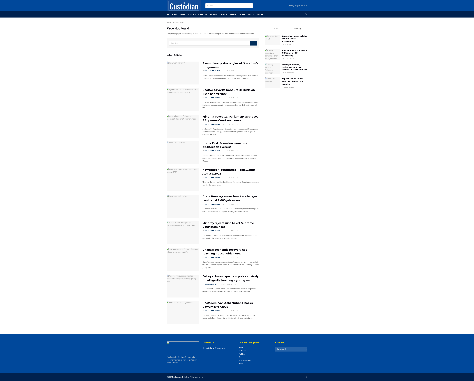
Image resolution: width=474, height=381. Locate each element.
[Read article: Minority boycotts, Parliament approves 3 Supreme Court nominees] (183, 126)
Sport (242, 14)
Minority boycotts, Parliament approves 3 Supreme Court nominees (294, 67)
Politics (192, 14)
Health (233, 14)
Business (202, 14)
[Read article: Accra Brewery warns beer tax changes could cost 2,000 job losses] (183, 206)
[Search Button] (250, 5)
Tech (241, 364)
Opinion (213, 14)
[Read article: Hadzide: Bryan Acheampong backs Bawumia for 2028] (183, 312)
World (251, 14)
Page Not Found (178, 22)
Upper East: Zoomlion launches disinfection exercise (292, 81)
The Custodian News (212, 71)
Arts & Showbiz (245, 360)
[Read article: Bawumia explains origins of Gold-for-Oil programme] (183, 73)
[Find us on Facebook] (302, 14)
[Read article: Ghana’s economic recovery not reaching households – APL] (183, 259)
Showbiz (223, 14)
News (182, 14)
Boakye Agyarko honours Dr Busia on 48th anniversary (294, 53)
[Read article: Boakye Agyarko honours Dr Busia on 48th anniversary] (183, 99)
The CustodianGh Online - (181, 377)
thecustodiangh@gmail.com (214, 348)
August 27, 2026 (228, 204)
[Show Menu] (168, 14)
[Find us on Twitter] (306, 14)
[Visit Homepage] (184, 5)
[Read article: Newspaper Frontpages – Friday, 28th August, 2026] (183, 179)
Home (174, 14)
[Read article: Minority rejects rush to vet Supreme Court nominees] (183, 232)
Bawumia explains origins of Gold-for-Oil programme (294, 38)
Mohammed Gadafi (211, 284)
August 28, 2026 (228, 71)
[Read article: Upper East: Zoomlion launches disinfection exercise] (183, 152)
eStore (260, 14)
